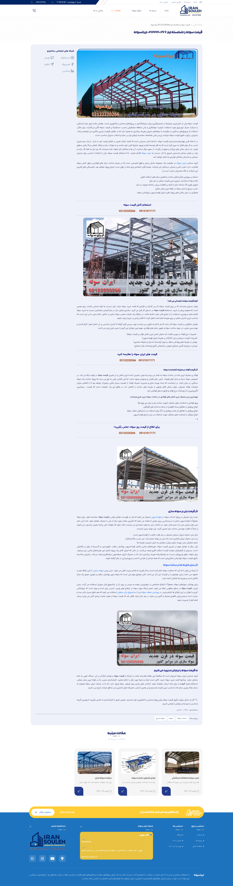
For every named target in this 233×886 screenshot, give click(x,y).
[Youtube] (52, 858)
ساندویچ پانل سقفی (126, 592)
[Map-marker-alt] (62, 858)
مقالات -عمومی (182, 710)
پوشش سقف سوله (150, 592)
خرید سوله (146, 153)
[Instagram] (42, 858)
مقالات (117, 10)
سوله (171, 718)
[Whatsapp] (32, 858)
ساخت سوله (182, 718)
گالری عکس (176, 2)
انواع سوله (136, 10)
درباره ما (187, 2)
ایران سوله (181, 163)
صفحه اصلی (197, 25)
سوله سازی (160, 718)
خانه (195, 2)
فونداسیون (156, 517)
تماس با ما (164, 2)
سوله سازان (98, 570)
